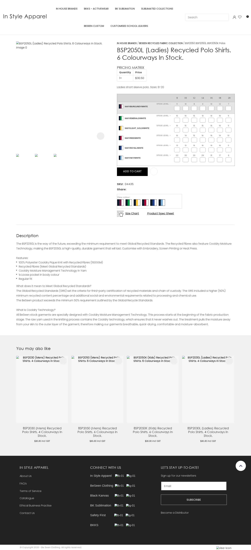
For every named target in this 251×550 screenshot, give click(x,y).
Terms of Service (30, 491)
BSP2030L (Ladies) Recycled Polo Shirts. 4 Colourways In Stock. (208, 432)
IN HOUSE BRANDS (67, 8)
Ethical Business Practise (36, 505)
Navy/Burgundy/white (136, 107)
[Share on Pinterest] (143, 189)
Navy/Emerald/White (135, 118)
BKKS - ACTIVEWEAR (96, 8)
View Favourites (240, 17)
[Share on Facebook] (128, 189)
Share (121, 189)
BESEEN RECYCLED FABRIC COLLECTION (161, 43)
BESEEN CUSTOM (94, 26)
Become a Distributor (175, 513)
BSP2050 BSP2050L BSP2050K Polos (205, 43)
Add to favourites (63, 361)
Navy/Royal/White (134, 148)
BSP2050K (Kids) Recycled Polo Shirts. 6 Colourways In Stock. (153, 432)
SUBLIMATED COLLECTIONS (157, 8)
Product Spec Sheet (160, 213)
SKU (120, 184)
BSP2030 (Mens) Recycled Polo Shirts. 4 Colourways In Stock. (42, 432)
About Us (26, 476)
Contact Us (27, 513)
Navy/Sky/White (133, 158)
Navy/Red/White (133, 138)
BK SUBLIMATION (125, 8)
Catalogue (27, 498)
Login (234, 17)
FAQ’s (23, 483)
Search (225, 17)
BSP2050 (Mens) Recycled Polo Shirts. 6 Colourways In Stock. (97, 432)
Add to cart (132, 171)
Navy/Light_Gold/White (137, 128)
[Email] (138, 190)
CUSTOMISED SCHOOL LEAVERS (129, 26)
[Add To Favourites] (154, 171)
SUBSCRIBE (194, 500)
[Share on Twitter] (133, 189)
